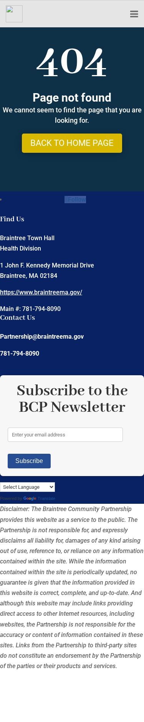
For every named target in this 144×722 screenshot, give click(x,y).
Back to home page (72, 143)
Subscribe (29, 461)
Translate (46, 498)
